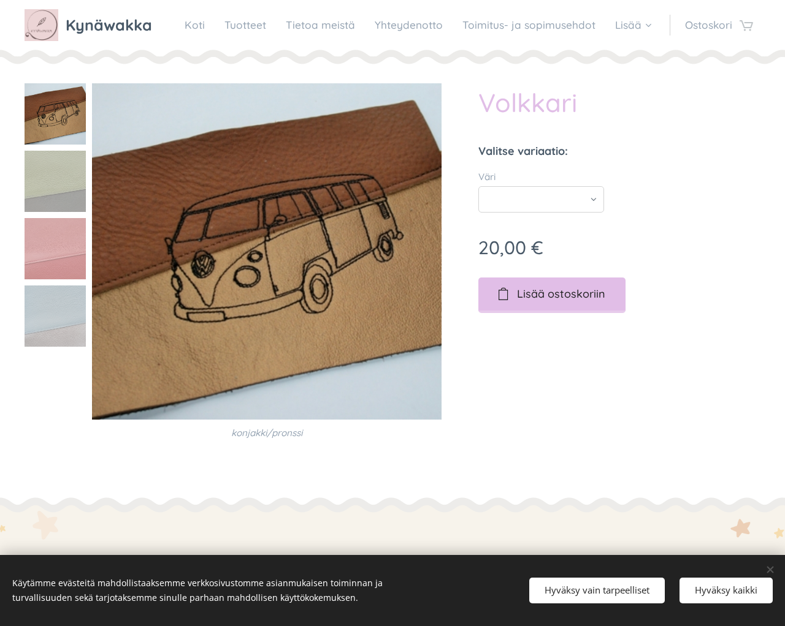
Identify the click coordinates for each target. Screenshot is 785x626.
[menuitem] (198, 25)
